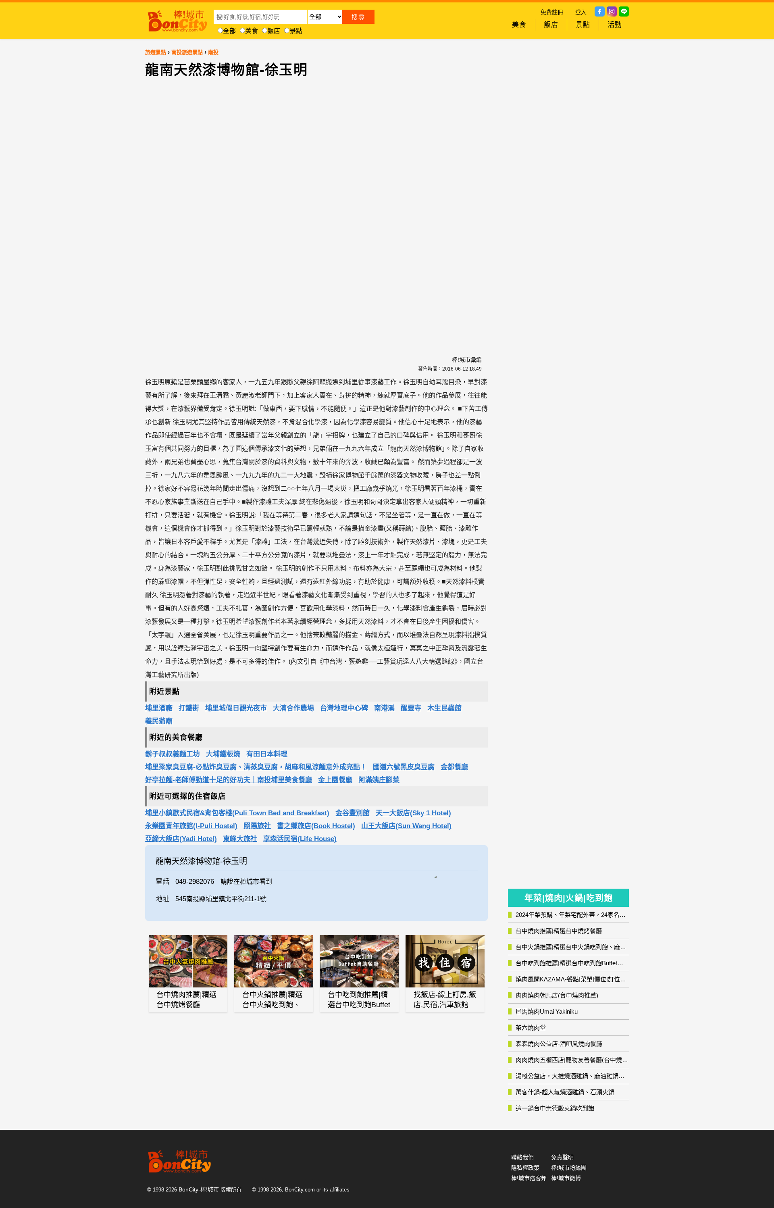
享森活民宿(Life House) (300, 839)
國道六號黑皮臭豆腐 (404, 767)
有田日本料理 (266, 754)
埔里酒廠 (159, 708)
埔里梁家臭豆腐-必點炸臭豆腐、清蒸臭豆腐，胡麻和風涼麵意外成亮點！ (256, 767)
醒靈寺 (411, 708)
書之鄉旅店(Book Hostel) (316, 826)
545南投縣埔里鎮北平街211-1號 (220, 899)
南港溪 (384, 708)
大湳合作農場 (293, 708)
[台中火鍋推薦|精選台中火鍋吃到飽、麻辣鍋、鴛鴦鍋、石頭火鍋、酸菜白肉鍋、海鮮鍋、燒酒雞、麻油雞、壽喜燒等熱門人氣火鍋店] (273, 961)
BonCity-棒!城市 (199, 1189)
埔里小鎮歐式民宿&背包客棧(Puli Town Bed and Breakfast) (237, 813)
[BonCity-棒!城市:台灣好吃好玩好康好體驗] (177, 19)
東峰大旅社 (240, 839)
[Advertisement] (247, 212)
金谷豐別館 (352, 813)
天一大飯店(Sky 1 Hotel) (413, 813)
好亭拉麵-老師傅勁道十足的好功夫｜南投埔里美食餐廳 (228, 780)
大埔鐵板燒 (223, 754)
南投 (213, 52)
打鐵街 (189, 708)
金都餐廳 (454, 767)
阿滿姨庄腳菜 (378, 780)
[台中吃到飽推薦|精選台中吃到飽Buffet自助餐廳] (359, 961)
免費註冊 (552, 12)
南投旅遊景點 (187, 52)
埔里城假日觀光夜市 (236, 708)
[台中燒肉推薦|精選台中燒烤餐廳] (188, 961)
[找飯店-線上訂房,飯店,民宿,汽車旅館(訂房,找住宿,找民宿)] (445, 961)
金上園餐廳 (335, 780)
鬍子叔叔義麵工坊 (172, 754)
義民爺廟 (159, 721)
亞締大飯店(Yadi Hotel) (181, 839)
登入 (581, 12)
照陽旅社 (257, 826)
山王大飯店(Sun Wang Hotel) (406, 826)
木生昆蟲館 (444, 708)
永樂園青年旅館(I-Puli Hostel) (191, 826)
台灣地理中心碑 (344, 708)
